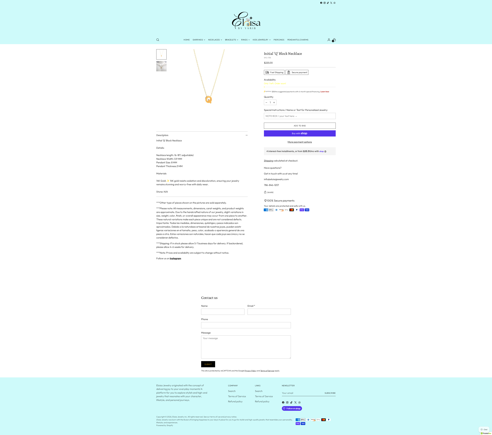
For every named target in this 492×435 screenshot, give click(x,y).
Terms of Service (267, 370)
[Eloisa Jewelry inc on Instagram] (324, 3)
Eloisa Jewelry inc (179, 417)
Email (251, 305)
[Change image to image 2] (161, 66)
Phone (204, 319)
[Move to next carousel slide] (333, 281)
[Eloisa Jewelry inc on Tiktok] (328, 3)
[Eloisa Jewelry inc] (246, 20)
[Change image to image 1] (161, 54)
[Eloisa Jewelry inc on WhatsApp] (334, 3)
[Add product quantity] (274, 102)
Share (270, 192)
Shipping (268, 160)
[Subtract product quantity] (266, 102)
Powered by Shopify (164, 425)
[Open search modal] (157, 39)
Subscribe (330, 393)
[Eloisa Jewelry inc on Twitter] (331, 3)
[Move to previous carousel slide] (327, 281)
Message (206, 332)
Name (204, 305)
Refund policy (235, 401)
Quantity (268, 96)
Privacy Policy (250, 370)
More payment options (300, 141)
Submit (208, 364)
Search (231, 391)
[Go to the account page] (328, 39)
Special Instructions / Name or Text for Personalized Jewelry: (296, 109)
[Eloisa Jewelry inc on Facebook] (321, 3)
